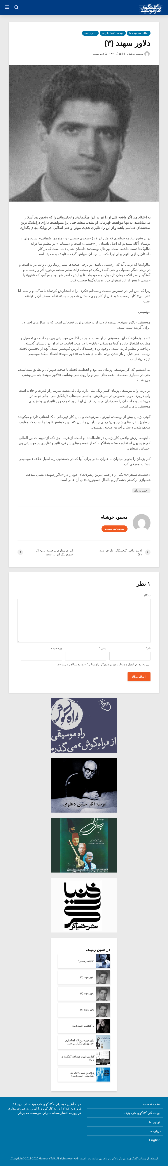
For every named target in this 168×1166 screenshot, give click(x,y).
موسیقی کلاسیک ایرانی (112, 33)
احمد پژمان (141, 490)
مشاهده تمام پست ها (114, 529)
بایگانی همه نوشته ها (138, 33)
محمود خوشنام (135, 53)
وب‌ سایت (56, 648)
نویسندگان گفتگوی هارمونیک (142, 1113)
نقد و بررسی (90, 33)
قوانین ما (155, 1122)
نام (148, 648)
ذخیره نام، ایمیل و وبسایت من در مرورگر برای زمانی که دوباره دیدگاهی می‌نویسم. (101, 664)
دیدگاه (147, 595)
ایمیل (102, 648)
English (155, 1140)
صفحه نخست (152, 1104)
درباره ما (155, 1131)
